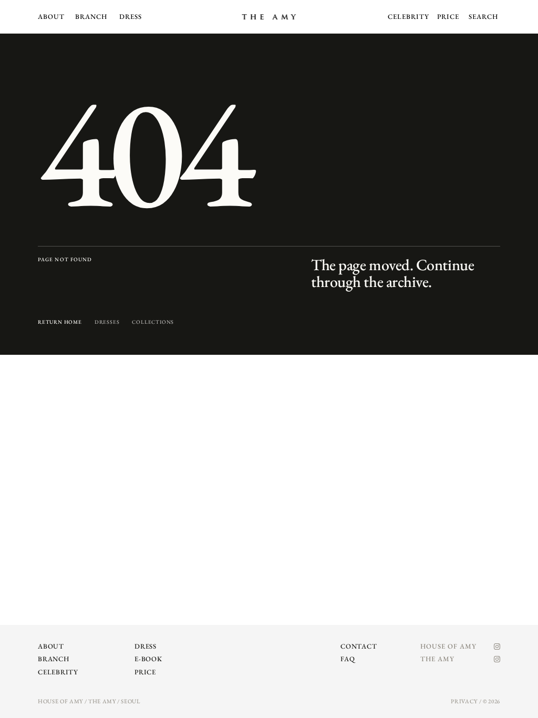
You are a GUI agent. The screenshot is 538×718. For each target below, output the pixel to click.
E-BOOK (148, 658)
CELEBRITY (408, 16)
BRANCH (91, 16)
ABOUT (51, 16)
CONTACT (358, 646)
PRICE (448, 16)
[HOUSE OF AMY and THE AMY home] (269, 17)
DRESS (130, 16)
